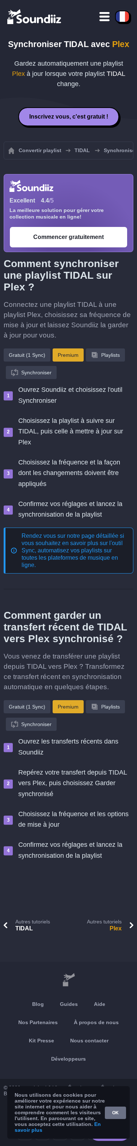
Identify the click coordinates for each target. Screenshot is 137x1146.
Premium (68, 355)
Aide (99, 1004)
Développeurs (68, 1059)
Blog (38, 1004)
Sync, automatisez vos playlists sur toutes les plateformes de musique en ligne (70, 557)
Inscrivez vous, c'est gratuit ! (68, 116)
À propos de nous (96, 1022)
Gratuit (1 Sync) (27, 355)
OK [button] (115, 1112)
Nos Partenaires (38, 1022)
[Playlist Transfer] (34, 16)
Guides (69, 1004)
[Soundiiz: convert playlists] (68, 980)
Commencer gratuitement (68, 237)
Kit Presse (41, 1040)
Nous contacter (89, 1040)
